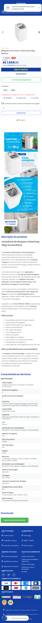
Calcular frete (21, 113)
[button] (5, 90)
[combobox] (21, 12)
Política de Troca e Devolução (28, 568)
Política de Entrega (28, 564)
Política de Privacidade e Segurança (30, 560)
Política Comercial (28, 556)
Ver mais (24, 571)
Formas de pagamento (22, 80)
